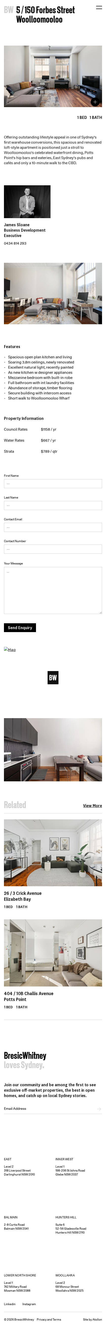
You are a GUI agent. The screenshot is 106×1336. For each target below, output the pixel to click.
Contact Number (15, 541)
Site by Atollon (92, 1319)
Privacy (42, 1319)
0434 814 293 (15, 243)
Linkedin (10, 1304)
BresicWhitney (25, 1056)
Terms (57, 1319)
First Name (11, 475)
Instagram (29, 1304)
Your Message (13, 563)
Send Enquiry (20, 627)
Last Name (11, 497)
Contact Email (13, 519)
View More (92, 805)
